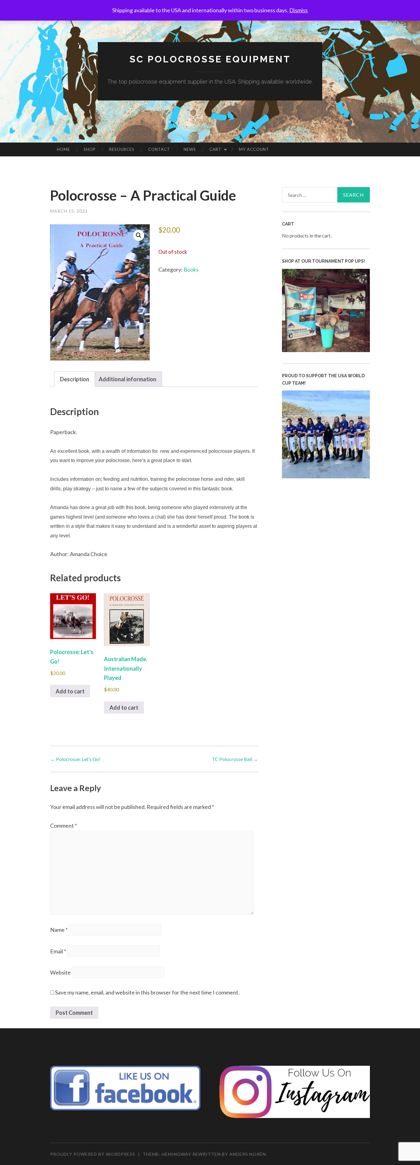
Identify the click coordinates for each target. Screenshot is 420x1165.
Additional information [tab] (127, 379)
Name (59, 929)
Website (60, 972)
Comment (63, 825)
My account (254, 149)
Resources (121, 149)
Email (58, 951)
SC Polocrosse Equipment (210, 59)
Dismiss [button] (298, 10)
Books (191, 269)
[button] (138, 235)
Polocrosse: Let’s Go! (75, 759)
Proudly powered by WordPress (92, 1154)
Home (63, 149)
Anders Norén (247, 1154)
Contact (159, 149)
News (190, 149)
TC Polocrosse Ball (235, 759)
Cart (215, 149)
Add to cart (70, 691)
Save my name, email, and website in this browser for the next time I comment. (147, 992)
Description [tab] (74, 379)
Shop (90, 149)
